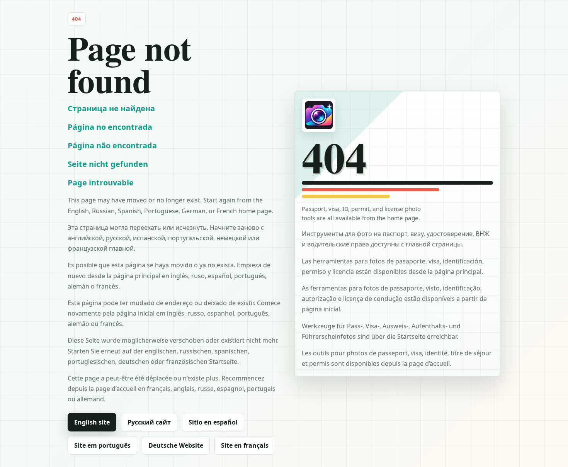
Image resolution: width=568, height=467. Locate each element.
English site (92, 422)
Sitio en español (213, 422)
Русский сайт (149, 422)
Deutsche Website (175, 445)
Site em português (102, 445)
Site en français (245, 445)
